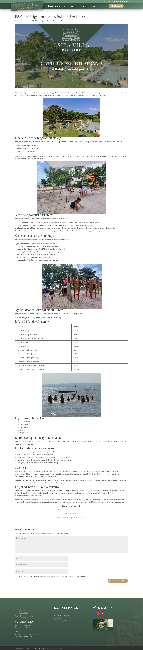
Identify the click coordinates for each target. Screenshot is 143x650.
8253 (31, 637)
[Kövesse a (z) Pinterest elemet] (102, 613)
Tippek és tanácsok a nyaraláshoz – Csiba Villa (71, 518)
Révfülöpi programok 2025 (71, 514)
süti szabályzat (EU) (61, 620)
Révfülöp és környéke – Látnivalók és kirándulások (71, 510)
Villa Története (61, 6)
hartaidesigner (40, 648)
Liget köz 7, (25, 637)
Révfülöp (18, 637)
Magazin (82, 6)
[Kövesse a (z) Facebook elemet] (94, 613)
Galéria (73, 6)
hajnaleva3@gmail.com (120, 1)
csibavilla (23, 21)
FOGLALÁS (116, 5)
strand (20, 452)
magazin (42, 21)
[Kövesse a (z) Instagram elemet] (98, 613)
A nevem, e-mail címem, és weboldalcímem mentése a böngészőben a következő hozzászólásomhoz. (52, 576)
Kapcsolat (92, 6)
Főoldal (50, 6)
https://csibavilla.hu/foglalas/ (84, 491)
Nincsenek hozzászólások (56, 21)
